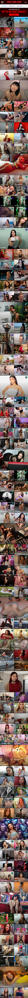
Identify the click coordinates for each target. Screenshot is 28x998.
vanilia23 (16, 627)
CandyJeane (17, 332)
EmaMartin (17, 374)
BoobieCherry (4, 690)
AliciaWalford (3, 321)
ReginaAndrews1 (18, 585)
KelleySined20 (18, 574)
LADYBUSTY (17, 817)
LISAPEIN (3, 912)
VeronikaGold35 (4, 923)
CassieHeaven (18, 258)
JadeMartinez (4, 332)
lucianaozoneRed (4, 933)
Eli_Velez (3, 121)
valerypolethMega (5, 437)
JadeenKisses (4, 712)
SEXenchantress (18, 184)
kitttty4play (17, 26)
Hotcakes (17, 923)
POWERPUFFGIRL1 (5, 764)
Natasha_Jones (4, 36)
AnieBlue (3, 374)
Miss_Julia (3, 585)
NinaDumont (3, 47)
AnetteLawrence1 (19, 194)
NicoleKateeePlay (5, 68)
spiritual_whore (18, 78)
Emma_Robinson (18, 57)
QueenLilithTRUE (18, 226)
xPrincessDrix (18, 806)
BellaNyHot (17, 648)
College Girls (12, 6)
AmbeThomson (4, 184)
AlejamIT (3, 353)
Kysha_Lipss (3, 258)
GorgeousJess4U (19, 268)
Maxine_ (2, 996)
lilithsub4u (3, 954)
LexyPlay (17, 595)
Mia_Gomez (17, 216)
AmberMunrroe (18, 448)
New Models (20, 6)
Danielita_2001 (4, 469)
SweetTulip (3, 638)
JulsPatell (3, 490)
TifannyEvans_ (4, 110)
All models (4, 6)
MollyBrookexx (18, 796)
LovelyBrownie (4, 849)
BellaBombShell (4, 290)
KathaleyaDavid (4, 416)
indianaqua (3, 722)
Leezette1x (3, 617)
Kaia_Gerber (3, 553)
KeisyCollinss (18, 669)
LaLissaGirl (17, 437)
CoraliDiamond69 (4, 838)
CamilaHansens (18, 363)
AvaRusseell (17, 511)
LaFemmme (3, 701)
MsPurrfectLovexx (5, 648)
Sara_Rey (17, 205)
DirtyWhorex (17, 965)
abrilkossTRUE (4, 880)
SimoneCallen (18, 68)
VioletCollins (17, 152)
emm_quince (17, 564)
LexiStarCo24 (18, 110)
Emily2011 (17, 142)
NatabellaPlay (3, 100)
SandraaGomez (4, 173)
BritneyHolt (3, 543)
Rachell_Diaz (17, 353)
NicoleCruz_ (17, 36)
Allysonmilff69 (18, 859)
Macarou (17, 406)
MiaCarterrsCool (4, 522)
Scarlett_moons (18, 785)
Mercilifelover (4, 944)
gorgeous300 (18, 996)
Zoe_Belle (3, 205)
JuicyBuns (3, 669)
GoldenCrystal (4, 817)
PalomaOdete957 (4, 279)
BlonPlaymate (4, 142)
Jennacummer (4, 796)
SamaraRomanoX (18, 944)
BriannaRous (17, 416)
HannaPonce (3, 479)
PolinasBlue (3, 406)
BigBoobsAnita (18, 522)
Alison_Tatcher (18, 121)
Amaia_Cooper (4, 363)
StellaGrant (3, 427)
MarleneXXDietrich (5, 986)
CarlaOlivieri (3, 342)
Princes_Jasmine (18, 479)
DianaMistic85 (4, 659)
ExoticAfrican (18, 775)
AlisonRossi (3, 511)
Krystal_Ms (3, 448)
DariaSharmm (18, 733)
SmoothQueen (18, 659)
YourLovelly (3, 891)
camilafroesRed (18, 933)
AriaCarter (3, 57)
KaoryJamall (17, 279)
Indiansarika (17, 880)
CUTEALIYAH (18, 954)
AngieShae (3, 78)
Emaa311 (3, 152)
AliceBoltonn (17, 743)
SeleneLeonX (18, 427)
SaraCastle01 (3, 500)
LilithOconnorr (4, 395)
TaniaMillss (3, 300)
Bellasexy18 (3, 268)
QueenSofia (3, 247)
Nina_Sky (17, 870)
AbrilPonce (3, 194)
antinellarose (17, 342)
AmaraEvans (17, 638)
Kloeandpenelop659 (5, 743)
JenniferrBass (18, 701)
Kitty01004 (3, 965)
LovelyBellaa (3, 216)
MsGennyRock (4, 26)
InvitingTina (3, 859)
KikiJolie (17, 290)
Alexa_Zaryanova (18, 131)
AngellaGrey (17, 490)
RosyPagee (17, 300)
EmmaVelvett (4, 733)
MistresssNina (4, 574)
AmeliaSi (17, 849)
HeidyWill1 (17, 500)
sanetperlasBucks (5, 226)
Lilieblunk (17, 722)
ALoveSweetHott (18, 712)
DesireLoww (17, 47)
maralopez (3, 870)
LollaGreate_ (3, 806)
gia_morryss (3, 785)
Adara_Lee (17, 891)
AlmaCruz (3, 627)
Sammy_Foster (4, 564)
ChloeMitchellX (18, 553)
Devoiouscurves (4, 595)
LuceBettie (3, 775)
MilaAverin (3, 131)
